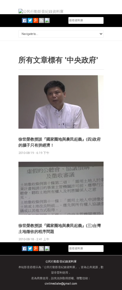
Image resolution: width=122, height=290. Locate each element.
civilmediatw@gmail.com (61, 283)
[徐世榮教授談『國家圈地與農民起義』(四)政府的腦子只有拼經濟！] (61, 101)
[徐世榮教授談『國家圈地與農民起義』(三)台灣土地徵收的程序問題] (61, 188)
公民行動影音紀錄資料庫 (61, 261)
